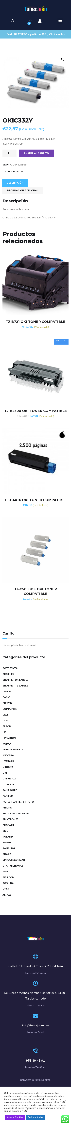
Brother (8, 674)
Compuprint (10, 709)
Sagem (6, 842)
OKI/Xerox (9, 778)
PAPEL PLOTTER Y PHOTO (18, 802)
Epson (6, 726)
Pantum (7, 796)
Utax (5, 889)
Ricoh (6, 831)
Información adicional (22, 190)
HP (4, 732)
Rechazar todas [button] (35, 1117)
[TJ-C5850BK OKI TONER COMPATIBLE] (35, 550)
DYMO (6, 720)
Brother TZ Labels (15, 685)
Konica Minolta (13, 749)
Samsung (8, 848)
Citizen (7, 703)
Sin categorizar (13, 860)
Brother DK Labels (15, 680)
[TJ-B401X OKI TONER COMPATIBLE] (35, 461)
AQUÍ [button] (24, 1111)
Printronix (10, 819)
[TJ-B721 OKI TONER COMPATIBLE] (35, 283)
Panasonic (9, 790)
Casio (6, 697)
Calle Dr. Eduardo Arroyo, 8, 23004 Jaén (35, 966)
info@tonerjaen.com (35, 1025)
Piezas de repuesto (15, 813)
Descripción (15, 182)
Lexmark (8, 761)
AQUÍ (62, 1101)
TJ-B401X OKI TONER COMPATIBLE (35, 500)
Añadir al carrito (36, 153)
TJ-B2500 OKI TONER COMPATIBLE (35, 411)
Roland (7, 836)
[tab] (15, 183)
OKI (22, 171)
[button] (60, 21)
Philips (7, 807)
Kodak (6, 743)
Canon (7, 691)
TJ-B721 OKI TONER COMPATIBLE (35, 322)
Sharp (6, 854)
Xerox (6, 894)
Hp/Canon (9, 738)
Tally (6, 871)
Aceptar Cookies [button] (15, 1117)
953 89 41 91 (35, 1061)
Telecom (8, 877)
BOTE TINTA (10, 668)
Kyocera (8, 755)
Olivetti (8, 784)
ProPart (8, 825)
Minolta (7, 767)
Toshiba (8, 883)
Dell (5, 714)
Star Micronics (13, 865)
